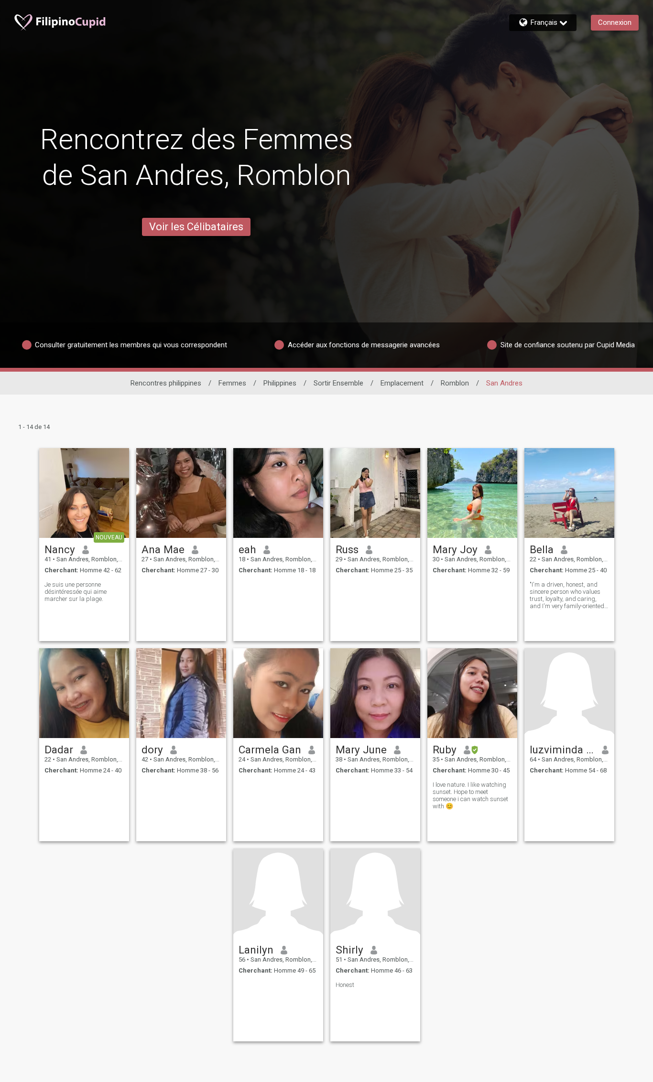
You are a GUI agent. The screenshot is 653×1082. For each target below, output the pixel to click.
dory (152, 749)
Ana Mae (163, 549)
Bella (542, 549)
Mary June (361, 749)
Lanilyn (256, 949)
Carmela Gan (270, 749)
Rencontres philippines (166, 383)
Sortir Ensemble (338, 383)
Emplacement (402, 383)
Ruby (445, 749)
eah (247, 549)
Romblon (455, 383)
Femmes (232, 383)
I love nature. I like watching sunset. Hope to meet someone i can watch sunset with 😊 (470, 795)
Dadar (58, 749)
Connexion (614, 22)
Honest (345, 984)
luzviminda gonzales (562, 749)
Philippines (279, 383)
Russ (347, 549)
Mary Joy (455, 549)
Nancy (59, 549)
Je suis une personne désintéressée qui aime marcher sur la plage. (75, 591)
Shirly (349, 949)
